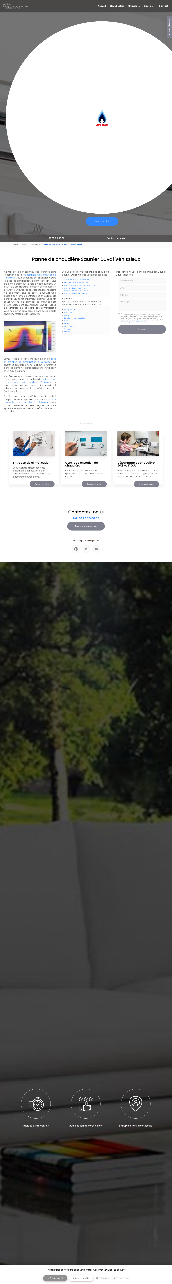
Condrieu (68, 312)
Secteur (24, 244)
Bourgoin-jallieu (71, 309)
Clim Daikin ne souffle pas (75, 288)
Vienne (67, 332)
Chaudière (134, 6)
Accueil (102, 6)
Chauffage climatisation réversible (79, 285)
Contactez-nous (115, 238)
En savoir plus (102, 221)
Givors (67, 315)
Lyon (66, 321)
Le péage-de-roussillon (74, 318)
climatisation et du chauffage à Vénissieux (30, 276)
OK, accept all (56, 1278)
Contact (163, 6)
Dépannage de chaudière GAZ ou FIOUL (136, 464)
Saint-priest (69, 326)
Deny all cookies (82, 1278)
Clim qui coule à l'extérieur (76, 291)
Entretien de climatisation (31, 463)
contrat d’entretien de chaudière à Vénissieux (30, 401)
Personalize (104, 1278)
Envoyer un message (86, 526)
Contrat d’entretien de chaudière (81, 464)
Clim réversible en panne (75, 293)
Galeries (148, 6)
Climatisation (117, 6)
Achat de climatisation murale (77, 280)
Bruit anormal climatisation (76, 282)
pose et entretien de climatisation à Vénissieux (30, 360)
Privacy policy (123, 1278)
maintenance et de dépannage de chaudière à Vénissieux (30, 381)
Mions (66, 323)
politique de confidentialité (135, 322)
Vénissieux (35, 244)
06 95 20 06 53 (56, 238)
